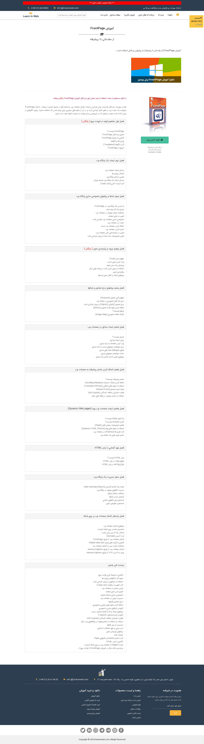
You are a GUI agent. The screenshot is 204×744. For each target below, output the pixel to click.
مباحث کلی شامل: (116, 565)
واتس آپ (198, 24)
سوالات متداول (115, 15)
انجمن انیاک (136, 718)
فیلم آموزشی (136, 705)
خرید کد (161, 15)
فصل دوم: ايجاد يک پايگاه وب (110, 160)
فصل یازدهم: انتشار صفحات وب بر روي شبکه (103, 516)
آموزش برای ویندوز (93, 713)
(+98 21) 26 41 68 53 (48, 679)
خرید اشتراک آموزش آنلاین (90, 705)
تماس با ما (104, 15)
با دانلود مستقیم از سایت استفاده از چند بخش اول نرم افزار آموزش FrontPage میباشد (89, 98)
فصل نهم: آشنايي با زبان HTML (109, 448)
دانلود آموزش (95, 696)
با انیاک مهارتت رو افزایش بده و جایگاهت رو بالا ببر (162, 8)
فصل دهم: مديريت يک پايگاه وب (109, 477)
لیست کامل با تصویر (134, 713)
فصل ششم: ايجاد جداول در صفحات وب (106, 327)
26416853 (43, 8)
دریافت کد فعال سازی (146, 15)
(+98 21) (35, 8)
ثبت (175, 712)
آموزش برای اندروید (93, 709)
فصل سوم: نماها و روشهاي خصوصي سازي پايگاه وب (100, 196)
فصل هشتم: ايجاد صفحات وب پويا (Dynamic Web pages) (96, 409)
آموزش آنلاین (130, 15)
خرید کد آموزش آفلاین (92, 700)
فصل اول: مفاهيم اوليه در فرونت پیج (102, 121)
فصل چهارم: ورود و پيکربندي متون (104, 249)
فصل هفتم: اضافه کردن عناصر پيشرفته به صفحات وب (99, 370)
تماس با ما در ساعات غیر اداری (131, 700)
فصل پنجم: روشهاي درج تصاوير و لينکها (106, 288)
